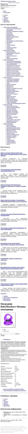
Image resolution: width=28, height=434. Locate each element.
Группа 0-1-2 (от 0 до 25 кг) (14, 68)
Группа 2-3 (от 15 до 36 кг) (13, 74)
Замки (8, 83)
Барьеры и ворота (11, 51)
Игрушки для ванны (12, 110)
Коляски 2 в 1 (10, 85)
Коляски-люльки (11, 89)
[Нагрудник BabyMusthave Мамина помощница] (8, 327)
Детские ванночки (11, 108)
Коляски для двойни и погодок (14, 88)
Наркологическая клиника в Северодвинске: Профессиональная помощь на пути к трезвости (14, 200)
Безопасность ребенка (9, 50)
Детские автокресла (9, 59)
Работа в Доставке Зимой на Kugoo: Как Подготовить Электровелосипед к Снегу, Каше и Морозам (14, 154)
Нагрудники (10, 38)
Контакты (6, 20)
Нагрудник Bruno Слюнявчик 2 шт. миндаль (15, 390)
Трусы (8, 144)
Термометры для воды (12, 121)
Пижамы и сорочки (12, 136)
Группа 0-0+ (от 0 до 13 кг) (13, 65)
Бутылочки (9, 32)
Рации (8, 57)
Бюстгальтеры (10, 125)
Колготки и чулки (11, 130)
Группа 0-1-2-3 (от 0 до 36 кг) (14, 69)
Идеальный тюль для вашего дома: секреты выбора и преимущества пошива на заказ (12, 268)
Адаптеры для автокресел (13, 79)
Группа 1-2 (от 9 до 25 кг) (13, 72)
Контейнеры (10, 34)
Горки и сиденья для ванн (13, 107)
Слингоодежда (10, 140)
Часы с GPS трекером (12, 58)
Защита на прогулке (12, 55)
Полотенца (9, 118)
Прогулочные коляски (12, 100)
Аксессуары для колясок (13, 80)
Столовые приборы (12, 47)
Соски (8, 46)
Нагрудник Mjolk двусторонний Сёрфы (14, 389)
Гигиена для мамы (11, 126)
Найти (2, 8)
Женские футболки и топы (13, 129)
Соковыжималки (11, 45)
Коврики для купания (12, 111)
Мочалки (9, 115)
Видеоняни (9, 54)
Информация (7, 339)
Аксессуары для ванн (12, 106)
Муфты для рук (10, 98)
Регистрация (7, 12)
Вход (5, 11)
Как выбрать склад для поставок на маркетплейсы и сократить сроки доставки (12, 244)
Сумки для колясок (11, 102)
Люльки (9, 95)
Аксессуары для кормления (10, 27)
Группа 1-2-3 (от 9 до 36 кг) (14, 73)
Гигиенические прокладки (13, 127)
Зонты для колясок (11, 84)
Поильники (9, 42)
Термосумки (10, 49)
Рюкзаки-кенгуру (11, 137)
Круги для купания (11, 114)
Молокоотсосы (10, 35)
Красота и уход (10, 133)
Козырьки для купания (12, 112)
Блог (5, 16)
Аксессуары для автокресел (14, 61)
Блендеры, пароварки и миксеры (15, 31)
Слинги (9, 138)
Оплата (5, 19)
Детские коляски (8, 77)
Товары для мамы (8, 123)
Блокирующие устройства (13, 53)
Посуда (8, 43)
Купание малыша (8, 104)
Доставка (6, 17)
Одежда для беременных (13, 134)
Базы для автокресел (12, 64)
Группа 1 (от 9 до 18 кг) (13, 70)
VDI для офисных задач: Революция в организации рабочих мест (11, 170)
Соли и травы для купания (13, 119)
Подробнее (3, 165)
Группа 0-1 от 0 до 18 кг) (13, 66)
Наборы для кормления (12, 36)
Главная (6, 15)
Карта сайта (7, 21)
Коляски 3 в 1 (10, 87)
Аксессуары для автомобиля (14, 62)
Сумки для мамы (11, 141)
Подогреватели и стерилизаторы (15, 40)
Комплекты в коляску (12, 93)
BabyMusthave (7, 300)
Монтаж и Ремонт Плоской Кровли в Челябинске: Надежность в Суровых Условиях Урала (13, 186)
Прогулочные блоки (12, 99)
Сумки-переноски (11, 142)
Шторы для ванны (11, 122)
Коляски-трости (11, 92)
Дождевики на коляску (12, 81)
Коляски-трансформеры (13, 91)
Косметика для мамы (12, 132)
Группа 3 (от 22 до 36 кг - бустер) (15, 76)
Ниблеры (9, 39)
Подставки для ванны (12, 117)
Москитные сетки (11, 96)
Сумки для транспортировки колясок (16, 103)
